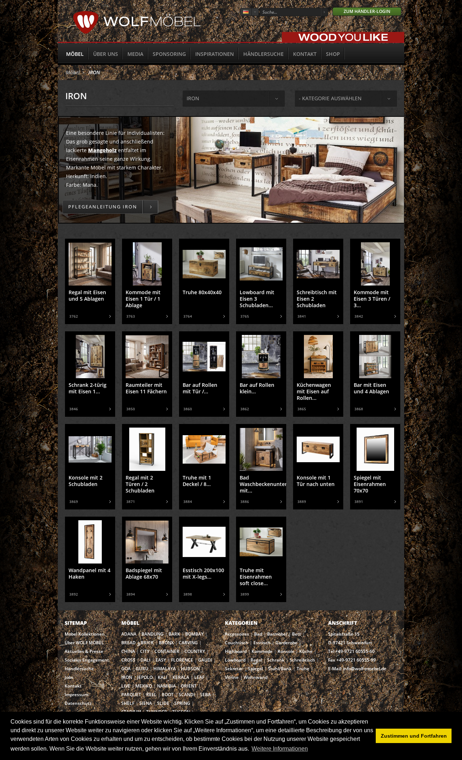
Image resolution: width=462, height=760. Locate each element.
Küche (306, 651)
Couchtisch (236, 643)
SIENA (145, 703)
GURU (142, 669)
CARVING (188, 643)
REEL (151, 694)
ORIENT (189, 686)
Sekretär (234, 669)
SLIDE (163, 703)
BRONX (166, 643)
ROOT (168, 694)
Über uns (105, 53)
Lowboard (235, 660)
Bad (258, 634)
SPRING (182, 703)
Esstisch (261, 643)
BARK (174, 634)
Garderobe (286, 643)
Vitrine (232, 677)
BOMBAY (194, 634)
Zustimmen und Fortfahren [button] (414, 736)
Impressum (76, 694)
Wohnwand (255, 677)
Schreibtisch (302, 660)
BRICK (147, 643)
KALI (162, 677)
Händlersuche (263, 53)
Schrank (275, 660)
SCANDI (187, 694)
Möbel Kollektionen (85, 634)
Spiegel (255, 669)
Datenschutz (78, 703)
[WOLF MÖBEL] (137, 33)
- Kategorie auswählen (330, 98)
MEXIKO (143, 686)
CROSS (128, 660)
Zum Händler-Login (367, 11)
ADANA (128, 634)
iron (193, 98)
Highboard (236, 651)
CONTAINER (166, 651)
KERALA (181, 677)
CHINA (128, 651)
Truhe (303, 669)
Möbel (75, 53)
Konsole (286, 651)
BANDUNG (152, 634)
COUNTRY (194, 651)
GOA (126, 669)
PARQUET (131, 694)
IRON (94, 72)
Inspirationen (214, 53)
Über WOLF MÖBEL (84, 643)
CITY (144, 651)
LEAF (199, 677)
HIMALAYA (164, 669)
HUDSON (190, 669)
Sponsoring (169, 53)
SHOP (333, 53)
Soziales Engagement (87, 660)
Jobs (69, 677)
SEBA (205, 694)
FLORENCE (182, 660)
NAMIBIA (166, 686)
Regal (256, 660)
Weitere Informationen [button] (280, 749)
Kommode (262, 651)
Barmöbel (277, 634)
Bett (296, 634)
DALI (145, 660)
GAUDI (205, 660)
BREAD (128, 643)
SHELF (127, 703)
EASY (161, 660)
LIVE (125, 686)
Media (135, 53)
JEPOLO (145, 677)
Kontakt (305, 53)
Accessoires (237, 634)
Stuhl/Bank (280, 669)
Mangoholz (102, 150)
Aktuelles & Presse (84, 651)
